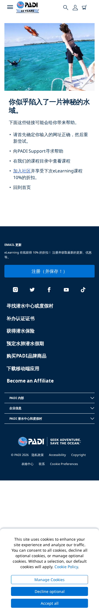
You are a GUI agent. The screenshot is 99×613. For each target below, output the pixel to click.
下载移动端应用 (23, 368)
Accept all (50, 603)
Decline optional (50, 591)
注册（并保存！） (50, 271)
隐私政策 (38, 455)
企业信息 (15, 408)
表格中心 (27, 464)
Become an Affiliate (30, 381)
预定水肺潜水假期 (25, 343)
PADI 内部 (16, 398)
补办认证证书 (21, 318)
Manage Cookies (49, 579)
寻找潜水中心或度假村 (30, 306)
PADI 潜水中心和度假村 (25, 418)
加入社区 (22, 171)
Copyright (78, 455)
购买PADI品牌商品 (26, 356)
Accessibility (57, 455)
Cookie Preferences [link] (64, 464)
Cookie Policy (66, 566)
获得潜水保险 (21, 331)
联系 (42, 464)
